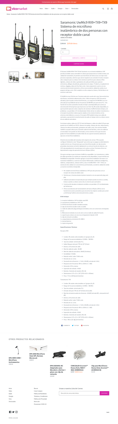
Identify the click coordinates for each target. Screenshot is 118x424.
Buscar (36, 388)
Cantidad (63, 48)
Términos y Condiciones (41, 396)
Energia (60, 8)
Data (66, 8)
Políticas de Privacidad (40, 399)
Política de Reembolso (40, 394)
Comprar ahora (79, 64)
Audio (53, 8)
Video (46, 8)
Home (5, 14)
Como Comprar (38, 391)
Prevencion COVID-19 (40, 404)
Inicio (41, 8)
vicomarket (15, 418)
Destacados (74, 8)
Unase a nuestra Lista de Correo (71, 388)
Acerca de (37, 401)
